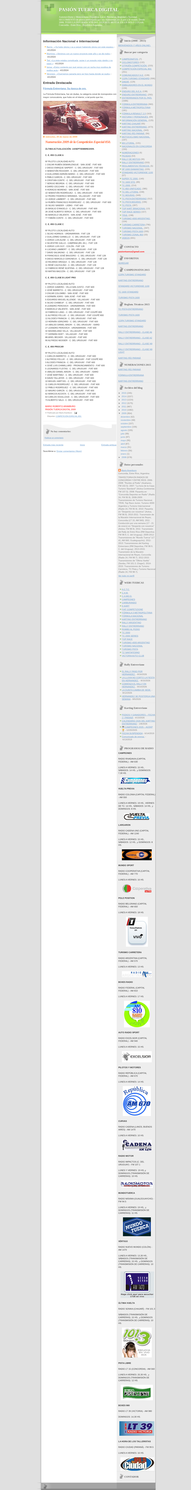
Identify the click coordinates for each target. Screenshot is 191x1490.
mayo (124, 440)
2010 (124, 410)
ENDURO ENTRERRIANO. (134, 95)
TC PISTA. (127, 205)
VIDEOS (126, 238)
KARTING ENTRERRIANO (130, 280)
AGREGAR (123, 263)
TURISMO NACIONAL (132, 646)
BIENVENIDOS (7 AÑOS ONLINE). (134, 45)
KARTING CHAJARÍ (131, 124)
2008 (124, 457)
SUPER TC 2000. (130, 179)
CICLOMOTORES (130, 62)
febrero (124, 450)
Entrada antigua (108, 445)
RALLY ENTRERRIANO (133, 162)
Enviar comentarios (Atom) (69, 451)
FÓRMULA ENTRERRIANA (134, 104)
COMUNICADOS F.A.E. (133, 75)
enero (124, 454)
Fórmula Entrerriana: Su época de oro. (64, 88)
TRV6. (125, 215)
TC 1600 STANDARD (128, 292)
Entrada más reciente (53, 445)
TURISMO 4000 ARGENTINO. (136, 218)
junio (123, 437)
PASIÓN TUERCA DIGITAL (89, 9)
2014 (124, 396)
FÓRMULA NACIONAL (132, 616)
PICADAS (126, 156)
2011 (124, 407)
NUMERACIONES (130, 153)
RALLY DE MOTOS (131, 159)
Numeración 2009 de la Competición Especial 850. (78, 142)
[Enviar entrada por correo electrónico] (75, 413)
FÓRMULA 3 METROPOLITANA (137, 613)
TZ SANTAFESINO (131, 652)
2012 (124, 403)
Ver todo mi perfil (126, 576)
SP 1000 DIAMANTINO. (133, 169)
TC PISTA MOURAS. (131, 202)
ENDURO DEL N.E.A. (132, 91)
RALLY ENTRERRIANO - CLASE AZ (135, 338)
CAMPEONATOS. (130, 59)
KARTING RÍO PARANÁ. (133, 133)
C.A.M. (125, 593)
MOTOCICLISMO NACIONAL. (136, 137)
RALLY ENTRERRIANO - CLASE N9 (135, 344)
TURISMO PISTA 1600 (132, 231)
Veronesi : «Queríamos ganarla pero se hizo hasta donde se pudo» (78, 74)
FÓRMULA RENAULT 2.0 (134, 114)
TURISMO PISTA (130, 649)
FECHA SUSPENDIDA (132, 733)
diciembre (126, 417)
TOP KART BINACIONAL (133, 208)
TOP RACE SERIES (131, 212)
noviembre (126, 420)
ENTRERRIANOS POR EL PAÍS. (137, 98)
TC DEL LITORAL (130, 192)
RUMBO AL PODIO (131, 629)
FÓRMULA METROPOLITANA (136, 107)
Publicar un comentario (54, 438)
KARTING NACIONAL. (132, 130)
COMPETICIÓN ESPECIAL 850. (69, 416)
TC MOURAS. (128, 195)
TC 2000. (126, 185)
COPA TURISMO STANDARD (136, 78)
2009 (124, 413)
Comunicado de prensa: (133, 737)
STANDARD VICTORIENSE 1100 (137, 172)
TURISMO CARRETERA (133, 225)
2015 (124, 393)
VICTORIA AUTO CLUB (133, 656)
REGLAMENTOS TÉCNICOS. (136, 166)
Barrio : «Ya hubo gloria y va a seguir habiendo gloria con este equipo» (80, 47)
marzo (124, 447)
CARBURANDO (129, 603)
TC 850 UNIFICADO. (132, 189)
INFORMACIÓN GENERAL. (135, 120)
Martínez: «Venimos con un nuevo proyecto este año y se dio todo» (78, 53)
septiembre (126, 427)
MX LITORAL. (128, 143)
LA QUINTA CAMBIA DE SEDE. (136, 690)
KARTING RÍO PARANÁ (129, 358)
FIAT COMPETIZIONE (132, 609)
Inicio (82, 445)
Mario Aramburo (129, 470)
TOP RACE (127, 639)
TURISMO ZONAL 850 (132, 235)
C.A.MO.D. (127, 596)
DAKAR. (126, 82)
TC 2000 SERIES (130, 636)
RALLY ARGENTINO (131, 623)
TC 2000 (126, 633)
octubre (124, 423)
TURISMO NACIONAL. (132, 228)
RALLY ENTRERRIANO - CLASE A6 (135, 332)
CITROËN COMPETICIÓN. (134, 66)
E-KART (126, 606)
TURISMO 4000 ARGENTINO (136, 643)
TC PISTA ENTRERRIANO (134, 199)
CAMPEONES (128, 599)
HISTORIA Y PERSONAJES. (135, 117)
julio (123, 434)
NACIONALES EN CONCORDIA (137, 146)
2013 (124, 400)
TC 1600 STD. (128, 182)
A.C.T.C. (126, 589)
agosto (124, 430)
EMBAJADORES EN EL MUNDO (137, 85)
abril (123, 444)
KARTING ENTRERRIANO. (134, 127)
